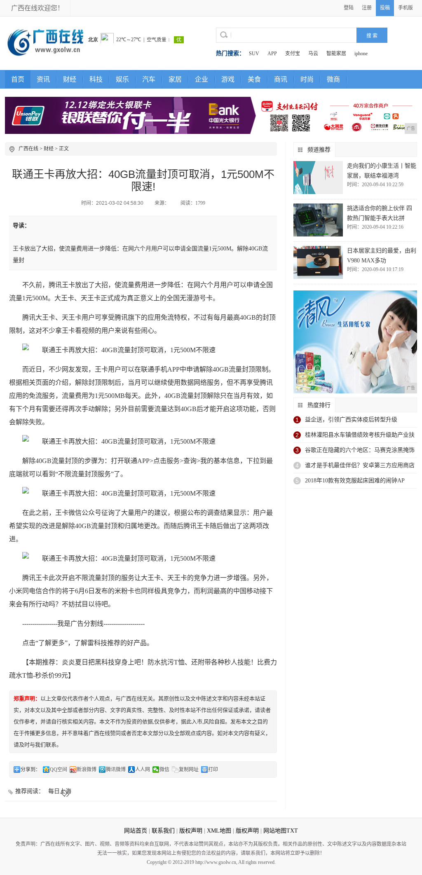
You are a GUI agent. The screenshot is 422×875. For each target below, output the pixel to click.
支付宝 (292, 53)
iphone (361, 53)
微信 (164, 769)
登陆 (349, 8)
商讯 (280, 79)
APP (272, 53)
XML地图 (219, 831)
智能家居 (336, 53)
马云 (313, 53)
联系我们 (163, 831)
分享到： (30, 769)
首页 (17, 79)
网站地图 (274, 831)
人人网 (142, 769)
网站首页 (135, 831)
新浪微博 (86, 769)
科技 (96, 79)
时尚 (307, 79)
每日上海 (59, 791)
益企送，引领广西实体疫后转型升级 (351, 419)
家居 (175, 79)
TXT (292, 831)
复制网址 (189, 769)
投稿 (385, 8)
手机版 (405, 8)
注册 (367, 8)
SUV (254, 53)
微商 (333, 79)
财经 (69, 79)
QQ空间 (58, 769)
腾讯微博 (116, 769)
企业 (201, 79)
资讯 (43, 79)
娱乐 (122, 79)
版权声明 (190, 831)
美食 (254, 79)
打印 (213, 769)
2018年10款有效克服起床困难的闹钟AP (355, 480)
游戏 (227, 79)
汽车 (148, 79)
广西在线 (28, 149)
